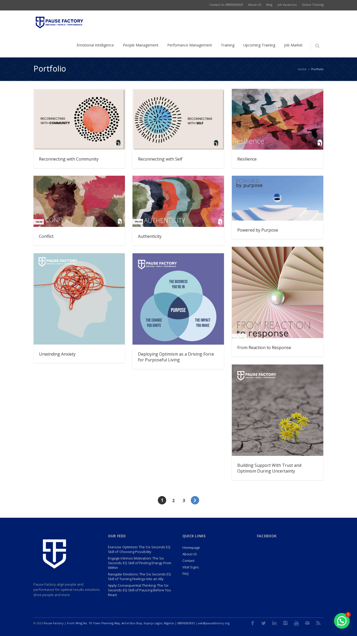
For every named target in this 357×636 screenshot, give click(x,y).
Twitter (263, 623)
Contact (188, 560)
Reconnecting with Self (160, 159)
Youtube (296, 623)
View (116, 140)
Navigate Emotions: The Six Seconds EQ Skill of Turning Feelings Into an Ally (139, 576)
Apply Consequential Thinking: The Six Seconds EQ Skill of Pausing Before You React (139, 590)
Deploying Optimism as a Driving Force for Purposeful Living (176, 357)
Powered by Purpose (257, 230)
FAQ (185, 573)
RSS (318, 623)
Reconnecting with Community (69, 159)
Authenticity (150, 236)
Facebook (252, 623)
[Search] (317, 46)
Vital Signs (190, 567)
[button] (342, 621)
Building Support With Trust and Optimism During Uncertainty (269, 468)
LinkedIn (274, 623)
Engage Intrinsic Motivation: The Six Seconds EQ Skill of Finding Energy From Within (139, 563)
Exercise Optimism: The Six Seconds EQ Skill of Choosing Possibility (139, 549)
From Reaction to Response (264, 347)
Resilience (247, 159)
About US (189, 554)
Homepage (191, 547)
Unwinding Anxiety (57, 354)
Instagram (285, 623)
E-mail (307, 623)
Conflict (46, 236)
